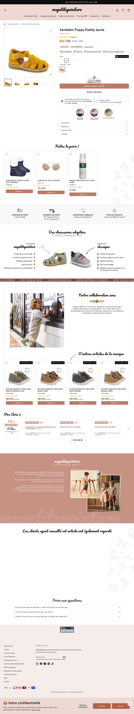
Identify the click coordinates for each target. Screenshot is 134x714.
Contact (6, 681)
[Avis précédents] (22, 428)
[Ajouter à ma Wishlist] (50, 31)
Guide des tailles (9, 653)
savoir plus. (36, 709)
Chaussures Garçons (48, 16)
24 (76, 60)
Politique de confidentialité (13, 671)
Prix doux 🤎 (82, 16)
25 (81, 60)
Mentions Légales (10, 667)
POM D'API (65, 33)
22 (66, 60)
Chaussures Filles (30, 16)
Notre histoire (8, 646)
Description (65, 123)
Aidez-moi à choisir (66, 16)
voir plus (38, 428)
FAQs (5, 678)
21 (62, 60)
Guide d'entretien (9, 656)
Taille (94, 56)
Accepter (101, 706)
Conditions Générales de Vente (14, 664)
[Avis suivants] (128, 428)
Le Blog (6, 649)
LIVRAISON (64, 134)
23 (71, 60)
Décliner (121, 706)
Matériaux (64, 127)
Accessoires (94, 16)
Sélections (106, 16)
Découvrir (18, 191)
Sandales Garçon (13, 24)
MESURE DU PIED (66, 130)
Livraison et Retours (10, 674)
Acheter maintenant (94, 92)
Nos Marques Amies (10, 660)
